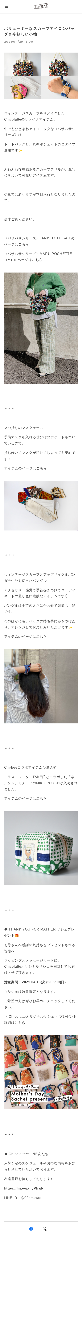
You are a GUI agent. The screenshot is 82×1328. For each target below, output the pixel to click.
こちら (20, 1022)
